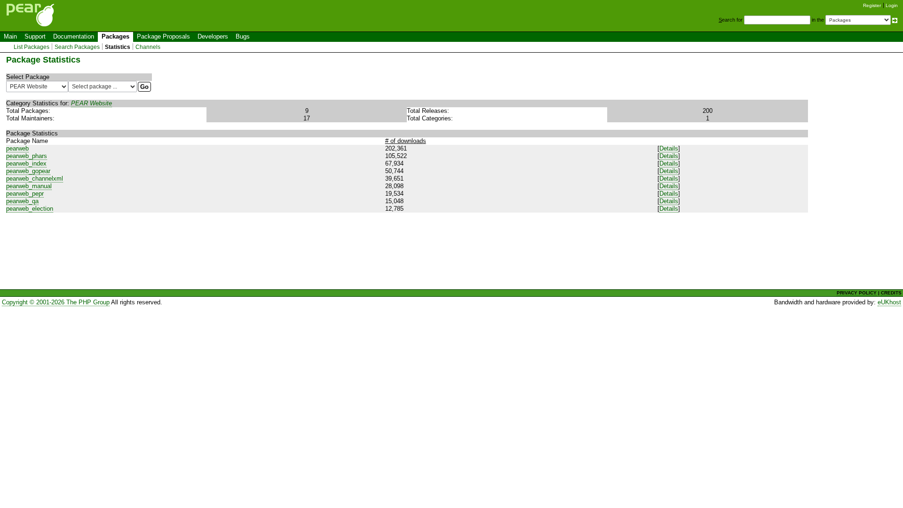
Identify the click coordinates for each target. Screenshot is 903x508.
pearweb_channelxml (34, 178)
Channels (147, 47)
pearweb (17, 148)
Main (10, 36)
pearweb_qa (22, 201)
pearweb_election (29, 208)
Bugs (243, 36)
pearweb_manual (29, 186)
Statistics (117, 47)
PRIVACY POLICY (857, 292)
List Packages (31, 47)
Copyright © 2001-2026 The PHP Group (56, 302)
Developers (213, 36)
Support (35, 36)
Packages (115, 36)
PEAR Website (91, 103)
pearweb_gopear (28, 171)
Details (668, 148)
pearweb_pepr (25, 193)
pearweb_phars (26, 155)
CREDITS (891, 292)
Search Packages (77, 47)
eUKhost (889, 302)
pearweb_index (26, 163)
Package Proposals (163, 36)
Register (872, 5)
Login (892, 5)
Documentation (73, 36)
